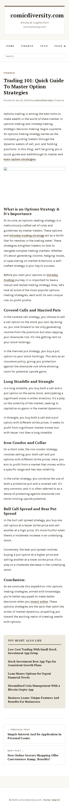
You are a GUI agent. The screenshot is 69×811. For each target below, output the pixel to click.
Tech (44, 46)
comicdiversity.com (37, 15)
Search (56, 799)
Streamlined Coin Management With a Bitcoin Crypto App (34, 687)
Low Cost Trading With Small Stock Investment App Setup (32, 651)
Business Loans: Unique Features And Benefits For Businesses (33, 699)
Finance (27, 46)
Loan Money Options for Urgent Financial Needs (29, 675)
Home (10, 46)
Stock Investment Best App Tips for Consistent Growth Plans (32, 663)
